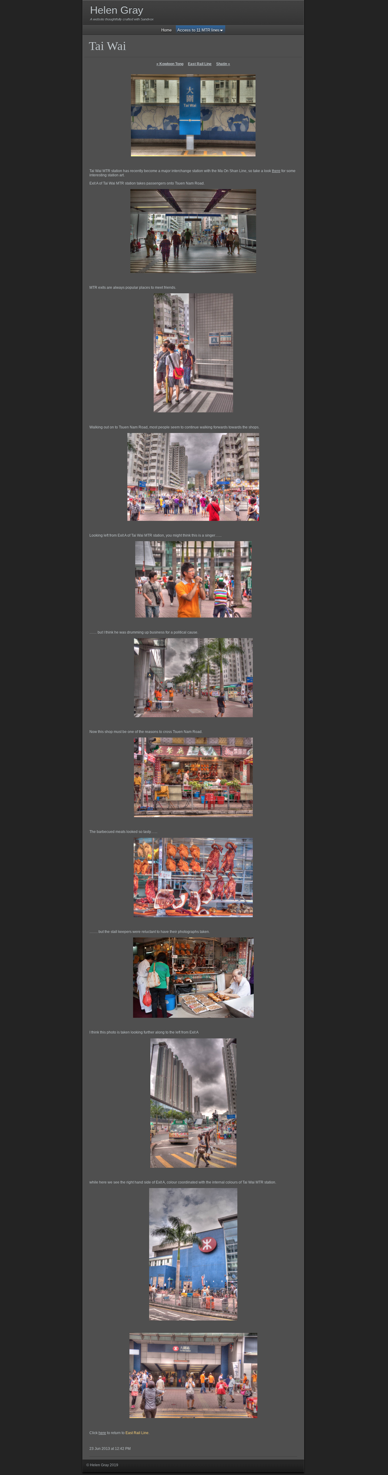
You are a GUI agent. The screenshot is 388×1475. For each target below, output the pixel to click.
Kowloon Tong (169, 64)
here (102, 1433)
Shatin (223, 64)
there (276, 171)
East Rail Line (200, 64)
